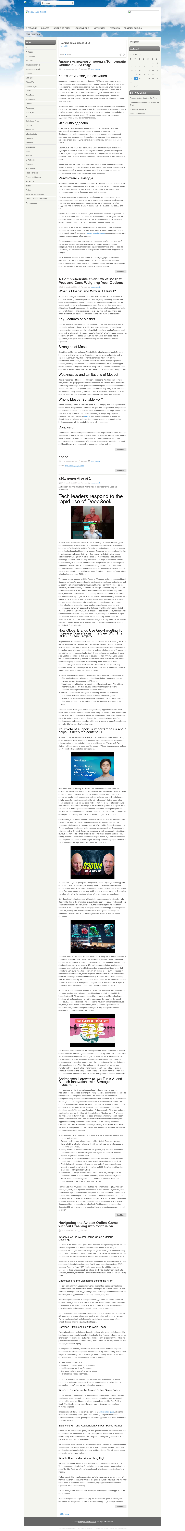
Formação (30, 112)
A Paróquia (31, 28)
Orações (29, 164)
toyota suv (123, 1528)
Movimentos (99, 28)
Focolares (30, 108)
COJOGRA (30, 82)
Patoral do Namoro (33, 177)
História (29, 125)
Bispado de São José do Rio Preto (143, 98)
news (28, 151)
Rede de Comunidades (35, 194)
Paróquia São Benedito (87, 1521)
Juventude (30, 129)
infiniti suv (112, 1528)
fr (26, 116)
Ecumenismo (31, 99)
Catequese (30, 77)
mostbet (87, 416)
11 (136, 71)
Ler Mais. (120, 271)
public (28, 185)
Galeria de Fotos (61, 28)
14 (149, 71)
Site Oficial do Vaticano (139, 109)
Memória (29, 142)
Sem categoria (31, 203)
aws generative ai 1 (33, 69)
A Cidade (29, 52)
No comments (96, 69)
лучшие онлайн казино (95, 233)
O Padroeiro (30, 160)
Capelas (29, 73)
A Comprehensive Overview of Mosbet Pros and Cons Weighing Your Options (91, 280)
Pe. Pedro (30, 181)
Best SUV (90, 1528)
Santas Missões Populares (36, 198)
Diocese (45, 28)
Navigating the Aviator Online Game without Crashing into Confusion (88, 1224)
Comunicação (31, 86)
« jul (135, 86)
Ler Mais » (65, 46)
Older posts (64, 1514)
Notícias (29, 155)
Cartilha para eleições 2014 (75, 43)
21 (149, 75)
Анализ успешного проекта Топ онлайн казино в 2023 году (92, 63)
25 (136, 78)
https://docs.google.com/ (74, 465)
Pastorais (115, 28)
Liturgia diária (82, 28)
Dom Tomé (30, 95)
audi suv (105, 1528)
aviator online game (106, 1411)
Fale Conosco (33, 34)
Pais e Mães (31, 168)
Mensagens (30, 147)
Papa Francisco (32, 172)
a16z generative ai (33, 64)
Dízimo (28, 90)
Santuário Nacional (137, 113)
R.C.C (28, 190)
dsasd (64, 457)
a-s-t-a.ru (29, 60)
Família (29, 103)
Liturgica (29, 138)
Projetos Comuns (133, 28)
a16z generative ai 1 (75, 478)
